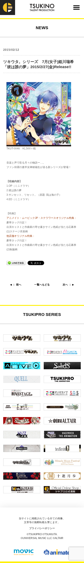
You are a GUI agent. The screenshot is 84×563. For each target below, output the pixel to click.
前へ (18, 284)
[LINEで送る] (15, 262)
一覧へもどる (42, 284)
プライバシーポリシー (42, 528)
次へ (65, 284)
